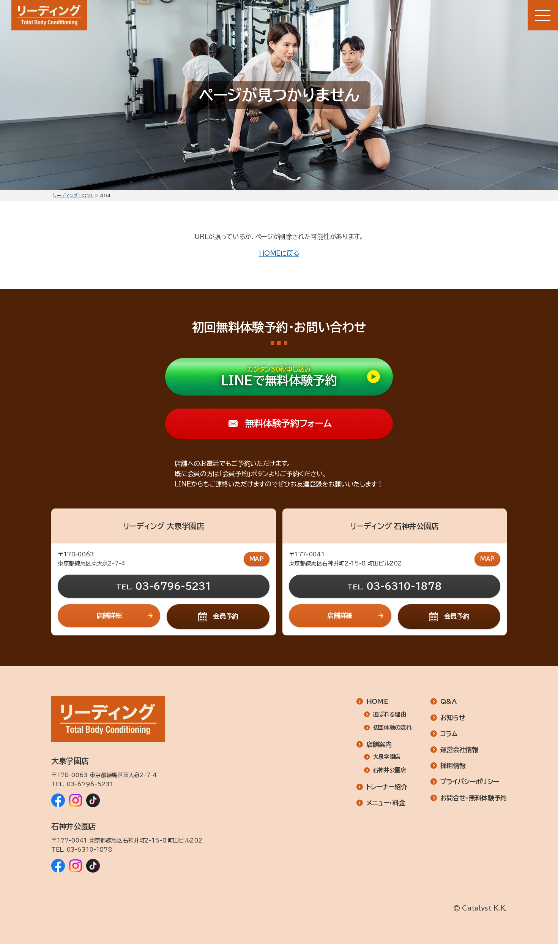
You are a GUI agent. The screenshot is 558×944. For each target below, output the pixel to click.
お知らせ (452, 717)
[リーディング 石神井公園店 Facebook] (58, 866)
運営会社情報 (459, 749)
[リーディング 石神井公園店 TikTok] (93, 866)
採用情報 (453, 765)
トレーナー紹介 (386, 787)
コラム (449, 733)
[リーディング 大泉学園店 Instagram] (75, 800)
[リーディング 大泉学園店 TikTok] (93, 800)
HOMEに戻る (279, 253)
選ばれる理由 (389, 714)
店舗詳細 (109, 615)
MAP (256, 559)
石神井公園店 (389, 770)
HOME (377, 701)
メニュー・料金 (385, 803)
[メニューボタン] (543, 15)
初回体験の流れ (392, 727)
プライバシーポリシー (469, 781)
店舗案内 (379, 744)
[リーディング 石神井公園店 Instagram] (75, 866)
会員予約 (225, 616)
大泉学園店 (386, 757)
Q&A (448, 701)
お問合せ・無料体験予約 (473, 798)
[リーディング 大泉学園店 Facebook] (58, 800)
